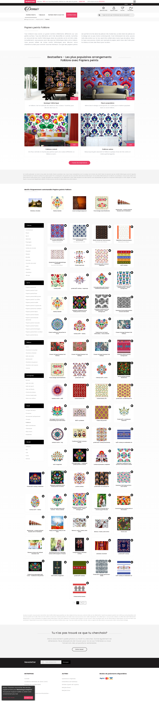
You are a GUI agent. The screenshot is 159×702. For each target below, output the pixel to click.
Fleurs (27, 233)
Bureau (28, 380)
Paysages (28, 242)
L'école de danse (31, 392)
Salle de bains (30, 356)
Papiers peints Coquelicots (33, 305)
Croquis (28, 419)
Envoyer (66, 662)
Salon (27, 347)
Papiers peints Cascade (33, 323)
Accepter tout (28, 697)
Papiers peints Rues (31, 293)
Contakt (26, 678)
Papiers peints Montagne (33, 329)
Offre (126, 4)
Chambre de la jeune (32, 365)
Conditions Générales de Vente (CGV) (36, 681)
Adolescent (29, 359)
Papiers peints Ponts (32, 290)
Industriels (29, 434)
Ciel (27, 452)
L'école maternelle (31, 395)
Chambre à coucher (31, 350)
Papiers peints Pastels (32, 326)
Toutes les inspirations (79, 163)
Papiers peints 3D (31, 287)
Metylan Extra (66, 690)
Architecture (29, 230)
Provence (28, 413)
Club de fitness (30, 389)
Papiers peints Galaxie (32, 314)
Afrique (28, 275)
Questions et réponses (69, 678)
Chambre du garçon (32, 362)
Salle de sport (30, 386)
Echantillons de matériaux (69, 681)
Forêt (27, 455)
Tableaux (42, 15)
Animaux (28, 260)
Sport (27, 236)
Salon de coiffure (31, 398)
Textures (28, 446)
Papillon (28, 269)
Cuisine (28, 368)
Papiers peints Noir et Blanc (33, 308)
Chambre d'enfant (31, 353)
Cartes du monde (31, 248)
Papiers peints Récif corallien (34, 332)
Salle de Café (30, 383)
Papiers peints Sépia (32, 311)
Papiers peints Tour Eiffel (33, 299)
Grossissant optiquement (33, 416)
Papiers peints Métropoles (33, 296)
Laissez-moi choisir (8, 697)
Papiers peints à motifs (56, 15)
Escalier (28, 257)
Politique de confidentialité (32, 684)
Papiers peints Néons (32, 335)
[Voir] (51, 84)
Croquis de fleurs (31, 410)
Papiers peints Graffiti (32, 302)
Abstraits (28, 239)
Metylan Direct (66, 687)
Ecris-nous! (79, 649)
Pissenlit (28, 251)
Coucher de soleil (31, 263)
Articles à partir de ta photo (70, 684)
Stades (28, 254)
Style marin (29, 431)
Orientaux (28, 272)
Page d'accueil (29, 19)
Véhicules (28, 245)
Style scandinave (31, 425)
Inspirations (71, 15)
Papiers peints (31, 15)
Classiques (29, 428)
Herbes (28, 458)
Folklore (28, 422)
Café (27, 266)
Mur (27, 449)
